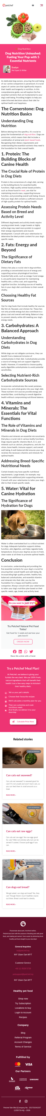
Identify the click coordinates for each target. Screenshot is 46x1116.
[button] (15, 651)
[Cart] (33, 5)
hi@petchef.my (23, 951)
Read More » (11, 795)
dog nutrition (30, 134)
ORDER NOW (23, 642)
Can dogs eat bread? (17, 887)
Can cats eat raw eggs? (19, 831)
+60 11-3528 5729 (23, 969)
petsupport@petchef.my (23, 974)
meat (23, 191)
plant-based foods (32, 140)
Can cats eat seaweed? (19, 775)
